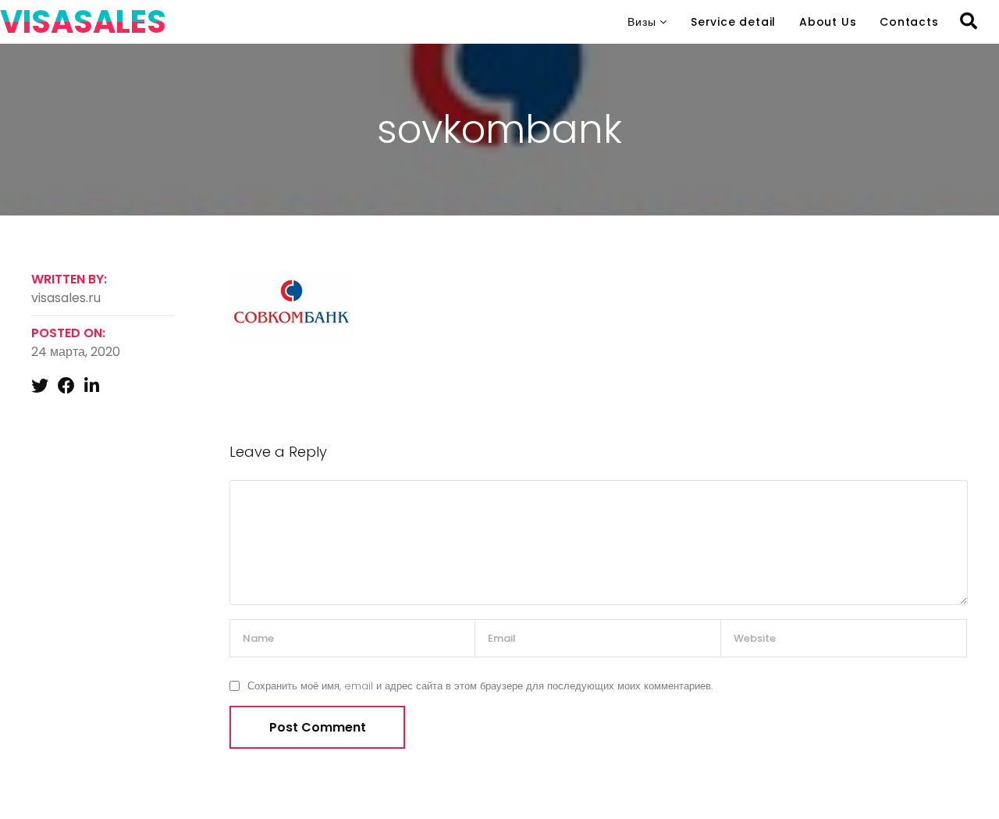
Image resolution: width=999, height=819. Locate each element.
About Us (827, 22)
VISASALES (83, 22)
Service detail (733, 22)
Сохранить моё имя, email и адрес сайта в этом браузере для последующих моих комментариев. (480, 686)
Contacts (909, 22)
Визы (641, 22)
